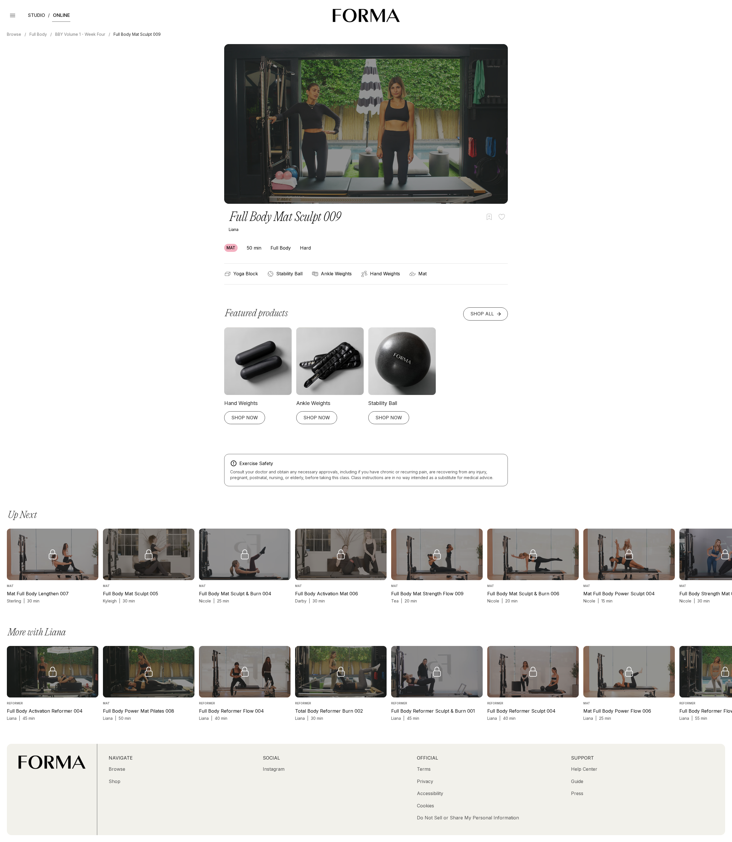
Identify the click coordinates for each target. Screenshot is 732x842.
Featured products (256, 313)
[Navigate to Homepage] (366, 15)
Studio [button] (36, 15)
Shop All (482, 314)
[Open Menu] (12, 15)
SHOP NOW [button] (244, 417)
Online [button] (61, 15)
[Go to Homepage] (51, 767)
